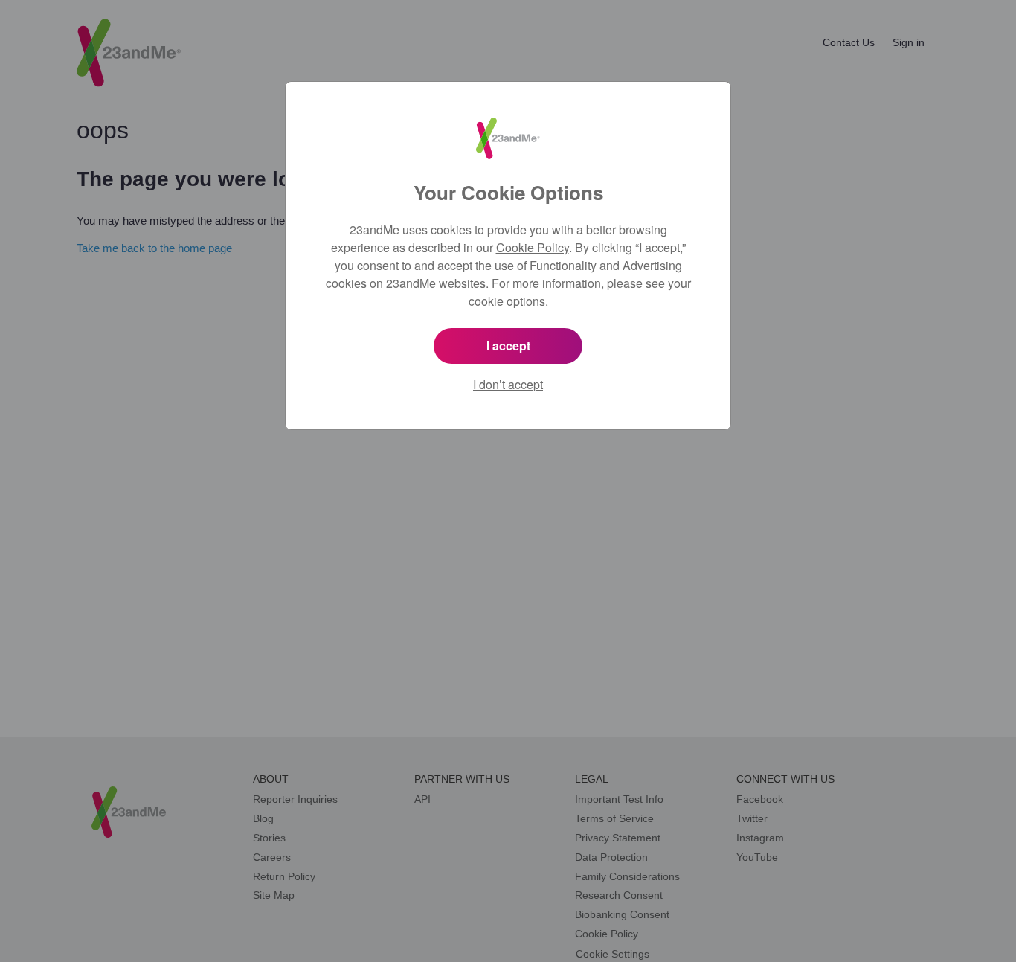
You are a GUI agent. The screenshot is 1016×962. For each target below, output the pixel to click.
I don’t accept (508, 384)
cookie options (507, 301)
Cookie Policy (532, 247)
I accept (508, 345)
